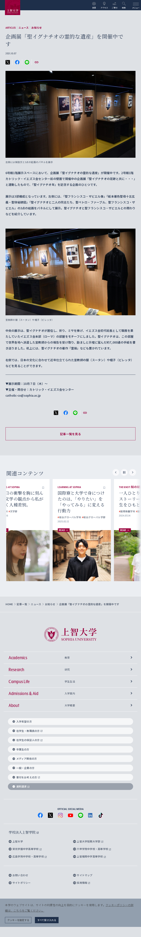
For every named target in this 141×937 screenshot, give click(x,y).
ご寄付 (115, 7)
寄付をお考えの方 (26, 777)
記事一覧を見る (70, 434)
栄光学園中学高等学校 (25, 849)
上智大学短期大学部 (89, 841)
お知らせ (36, 27)
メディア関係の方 (26, 758)
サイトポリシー (21, 882)
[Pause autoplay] (124, 472)
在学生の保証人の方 (28, 740)
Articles (11, 27)
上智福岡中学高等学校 (90, 856)
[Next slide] (132, 472)
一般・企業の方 (25, 768)
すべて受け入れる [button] (46, 920)
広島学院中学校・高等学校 (28, 856)
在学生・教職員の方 (28, 731)
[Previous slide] (116, 472)
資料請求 (21, 786)
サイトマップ (84, 875)
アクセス (104, 7)
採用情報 (82, 882)
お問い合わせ (20, 875)
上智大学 (17, 841)
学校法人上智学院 (22, 832)
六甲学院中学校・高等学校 (93, 849)
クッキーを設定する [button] (18, 920)
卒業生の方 (22, 749)
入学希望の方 (24, 721)
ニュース (24, 27)
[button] (57, 487)
